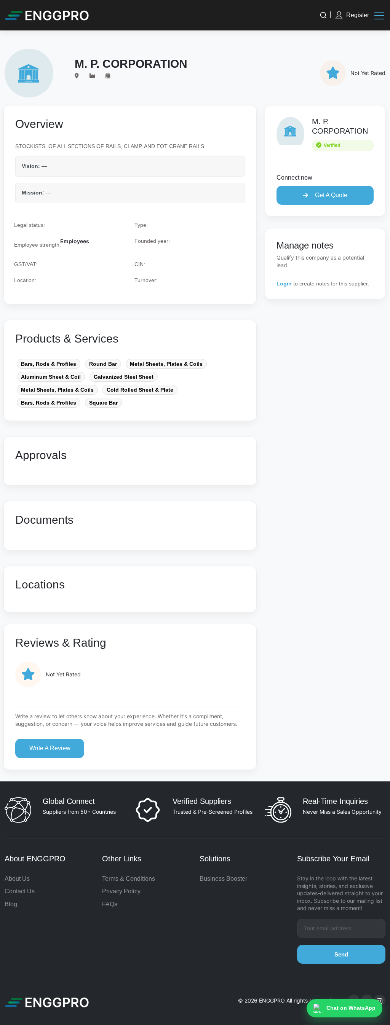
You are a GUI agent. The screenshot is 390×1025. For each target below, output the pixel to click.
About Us (17, 878)
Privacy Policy (121, 891)
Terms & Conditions (128, 878)
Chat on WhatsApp (351, 1008)
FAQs (109, 904)
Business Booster (223, 878)
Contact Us (20, 891)
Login (284, 284)
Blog (11, 904)
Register (357, 15)
